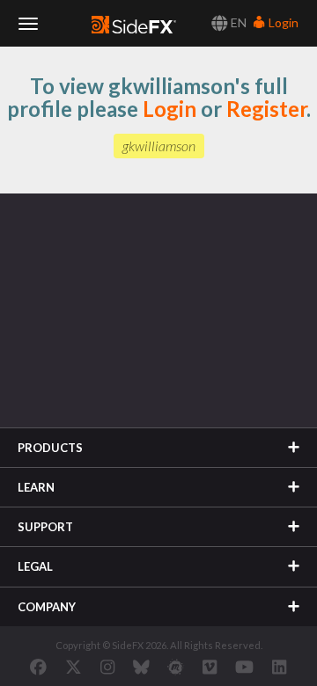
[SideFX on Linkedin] (279, 666)
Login (282, 22)
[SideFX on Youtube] (244, 666)
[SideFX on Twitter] (73, 666)
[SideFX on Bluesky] (141, 666)
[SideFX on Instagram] (107, 666)
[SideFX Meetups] (175, 666)
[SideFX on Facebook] (38, 666)
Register (266, 108)
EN (237, 22)
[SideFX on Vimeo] (210, 666)
